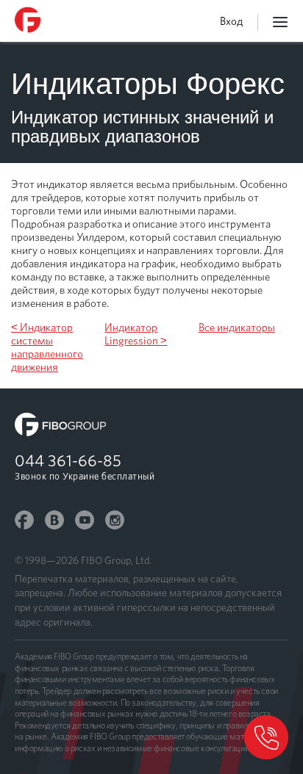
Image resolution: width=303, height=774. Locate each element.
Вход (231, 21)
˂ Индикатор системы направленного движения (47, 347)
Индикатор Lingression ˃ (135, 334)
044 (68, 460)
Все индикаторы (237, 327)
